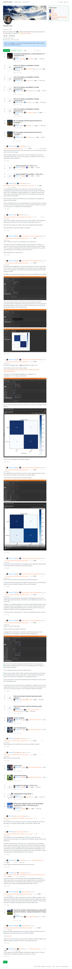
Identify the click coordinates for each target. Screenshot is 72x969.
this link (9, 936)
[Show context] (25, 148)
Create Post (25, 2)
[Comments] (10, 67)
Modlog (43, 966)
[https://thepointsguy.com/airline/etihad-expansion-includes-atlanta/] (10, 805)
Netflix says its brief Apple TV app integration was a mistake (17, 217)
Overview (6, 50)
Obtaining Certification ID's (35, 948)
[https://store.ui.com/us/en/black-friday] (10, 796)
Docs (53, 966)
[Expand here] (10, 720)
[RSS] (39, 50)
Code (57, 966)
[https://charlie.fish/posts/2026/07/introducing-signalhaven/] (10, 56)
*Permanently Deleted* (37, 860)
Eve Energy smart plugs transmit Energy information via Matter (18, 894)
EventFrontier (7, 2)
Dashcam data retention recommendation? (13, 148)
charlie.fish (16, 57)
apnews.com (16, 915)
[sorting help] (37, 50)
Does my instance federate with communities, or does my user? (18, 818)
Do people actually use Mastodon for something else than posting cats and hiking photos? (24, 874)
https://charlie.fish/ (26, 33)
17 (15, 713)
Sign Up (66, 2)
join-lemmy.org (64, 966)
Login (61, 2)
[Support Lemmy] (30, 2)
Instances (48, 966)
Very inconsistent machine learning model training (16, 238)
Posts (19, 50)
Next (5, 962)
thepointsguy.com (18, 807)
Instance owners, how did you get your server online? (16, 740)
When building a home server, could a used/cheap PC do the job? (19, 185)
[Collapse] (5, 146)
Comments (14, 50)
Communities (17, 2)
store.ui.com (16, 795)
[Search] (58, 2)
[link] (17, 61)
